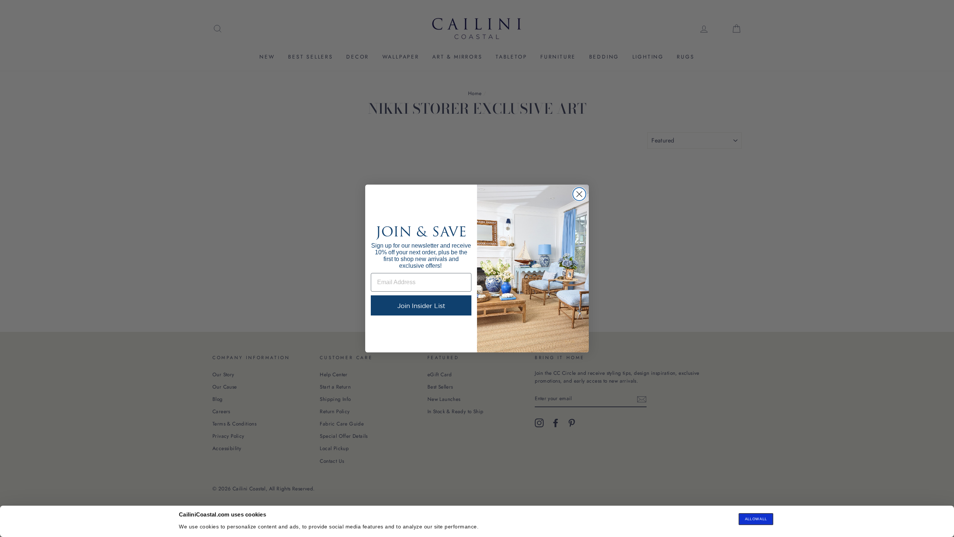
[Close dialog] (579, 194)
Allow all (756, 519)
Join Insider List (421, 305)
